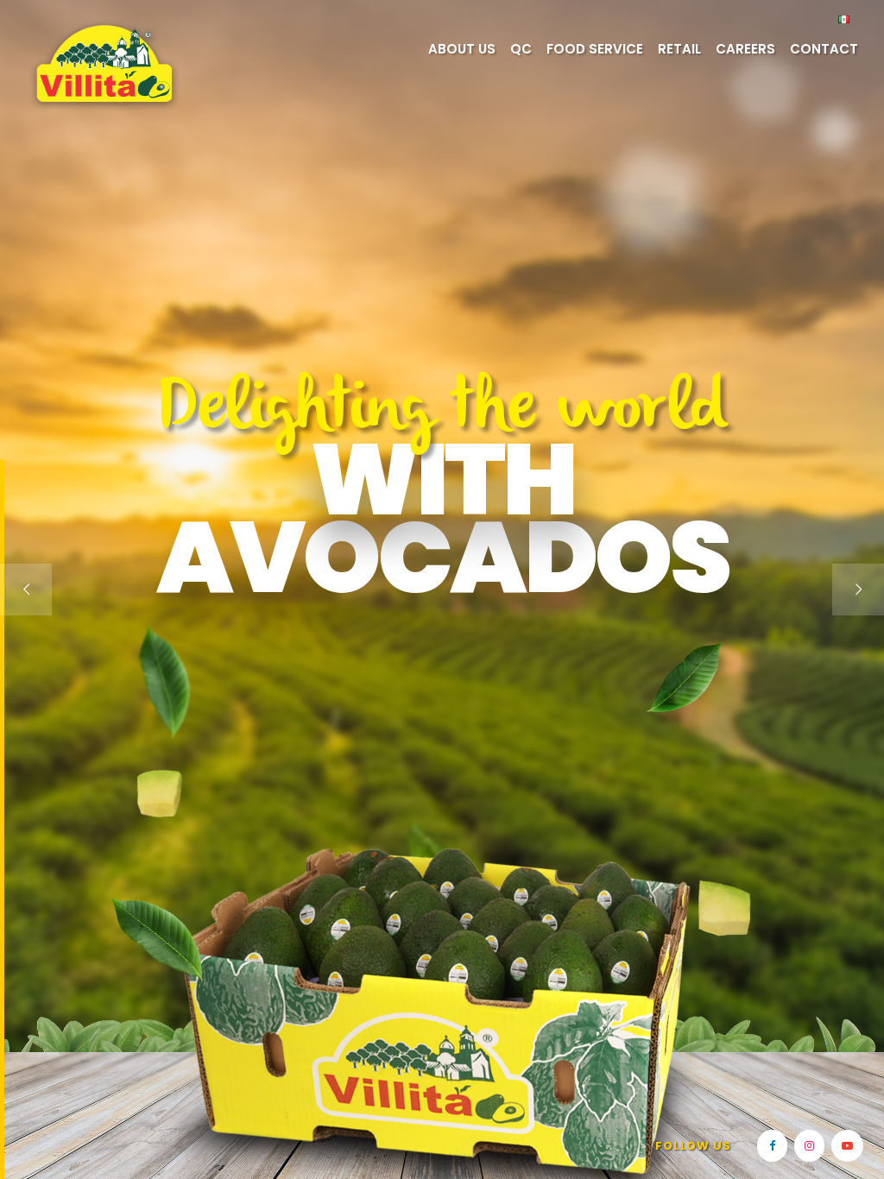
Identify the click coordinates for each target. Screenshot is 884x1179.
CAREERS (745, 49)
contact (824, 49)
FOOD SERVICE (594, 49)
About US (462, 49)
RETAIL (679, 49)
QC (521, 49)
